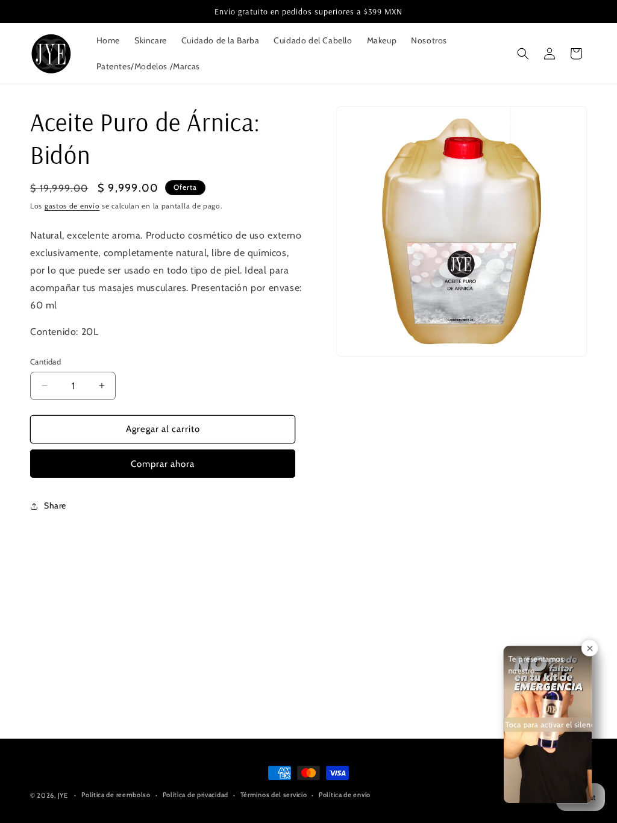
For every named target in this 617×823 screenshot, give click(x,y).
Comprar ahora (163, 463)
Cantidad (45, 361)
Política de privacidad (195, 794)
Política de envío (345, 794)
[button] (523, 53)
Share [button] (55, 505)
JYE (64, 795)
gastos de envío (72, 205)
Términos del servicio (273, 794)
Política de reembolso (116, 794)
